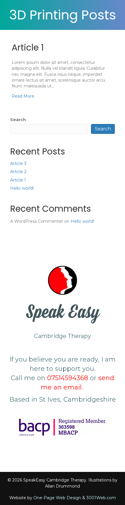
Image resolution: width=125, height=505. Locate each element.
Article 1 (28, 47)
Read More (23, 96)
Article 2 (18, 171)
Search (18, 119)
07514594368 (67, 378)
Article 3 (18, 163)
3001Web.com (101, 497)
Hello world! (22, 188)
